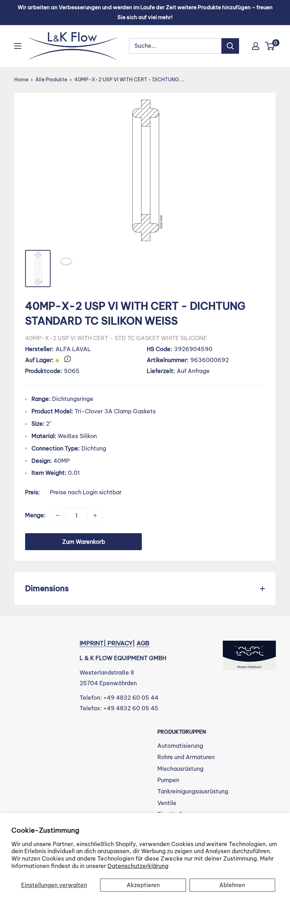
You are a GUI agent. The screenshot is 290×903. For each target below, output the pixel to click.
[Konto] (255, 46)
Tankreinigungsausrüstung (192, 791)
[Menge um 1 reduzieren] (57, 515)
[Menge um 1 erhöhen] (95, 515)
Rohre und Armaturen (186, 757)
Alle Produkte (51, 79)
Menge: (35, 515)
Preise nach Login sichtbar (86, 492)
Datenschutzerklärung (138, 865)
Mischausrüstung (180, 768)
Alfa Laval (73, 349)
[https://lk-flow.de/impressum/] (107, 643)
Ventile (166, 802)
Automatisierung (180, 745)
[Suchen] (230, 46)
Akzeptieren (143, 885)
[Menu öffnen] (17, 46)
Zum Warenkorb (83, 541)
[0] (270, 46)
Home (21, 79)
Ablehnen (232, 885)
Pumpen (168, 779)
